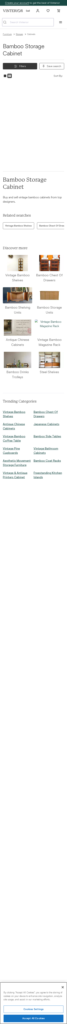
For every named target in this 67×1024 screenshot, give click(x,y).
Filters (22, 66)
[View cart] (58, 10)
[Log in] (38, 10)
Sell (28, 10)
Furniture (7, 34)
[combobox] (28, 22)
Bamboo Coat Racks (47, 460)
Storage (19, 34)
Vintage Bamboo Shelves (18, 225)
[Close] (63, 987)
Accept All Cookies (33, 1018)
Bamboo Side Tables (47, 436)
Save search (54, 66)
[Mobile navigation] (60, 22)
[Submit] (6, 22)
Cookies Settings (33, 1009)
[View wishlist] (48, 10)
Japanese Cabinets (46, 424)
